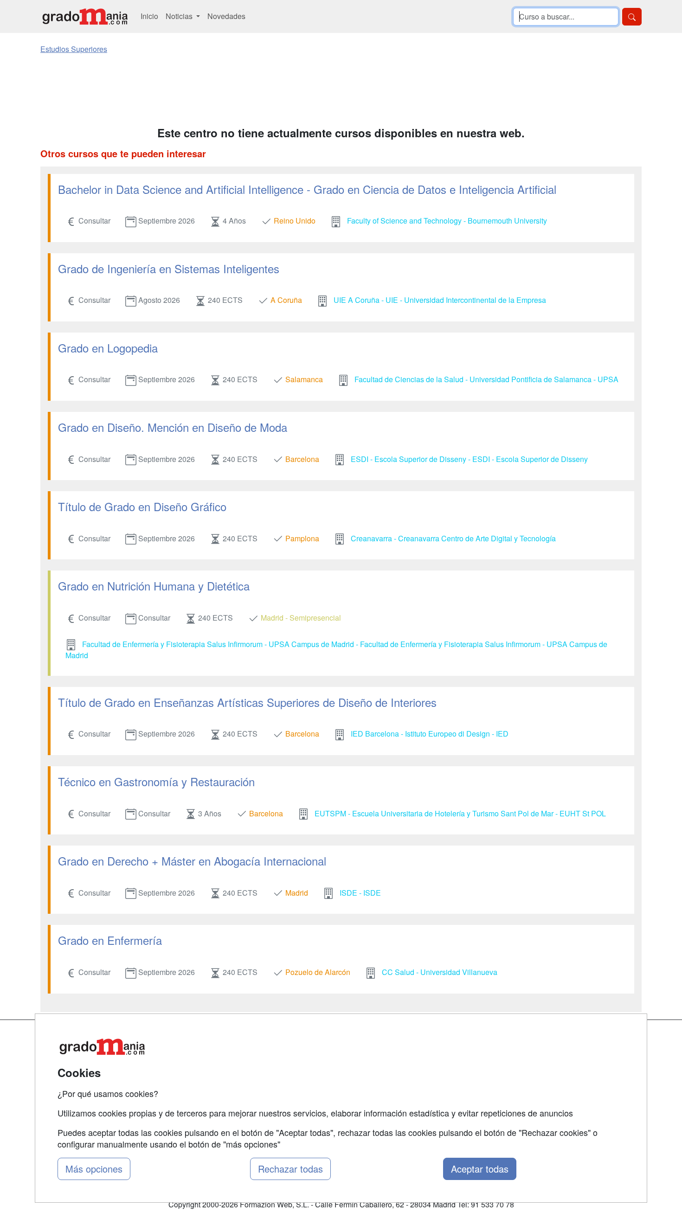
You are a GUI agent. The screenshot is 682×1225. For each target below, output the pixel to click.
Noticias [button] (180, 16)
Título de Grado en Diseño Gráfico (142, 506)
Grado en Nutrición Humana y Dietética (154, 585)
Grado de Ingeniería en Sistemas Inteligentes (168, 268)
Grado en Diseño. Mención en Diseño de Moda (172, 427)
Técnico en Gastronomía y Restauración (156, 781)
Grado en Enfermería (110, 940)
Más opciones (93, 1168)
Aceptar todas (479, 1168)
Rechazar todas (290, 1168)
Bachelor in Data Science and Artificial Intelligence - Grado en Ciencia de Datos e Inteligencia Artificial (307, 189)
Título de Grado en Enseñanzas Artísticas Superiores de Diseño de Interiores (247, 702)
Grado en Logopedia (108, 348)
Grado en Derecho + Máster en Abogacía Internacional (192, 861)
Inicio (149, 16)
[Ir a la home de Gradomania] (84, 16)
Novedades (226, 16)
